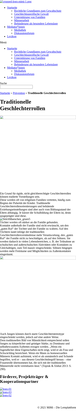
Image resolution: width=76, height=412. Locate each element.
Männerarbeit (21, 20)
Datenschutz (21, 401)
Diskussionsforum (24, 33)
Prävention (19, 93)
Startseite (12, 7)
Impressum (6, 401)
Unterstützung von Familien (29, 17)
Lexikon (11, 36)
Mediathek (20, 29)
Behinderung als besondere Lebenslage (36, 23)
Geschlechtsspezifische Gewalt (31, 13)
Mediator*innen (16, 26)
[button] (38, 42)
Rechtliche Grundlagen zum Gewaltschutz (37, 10)
